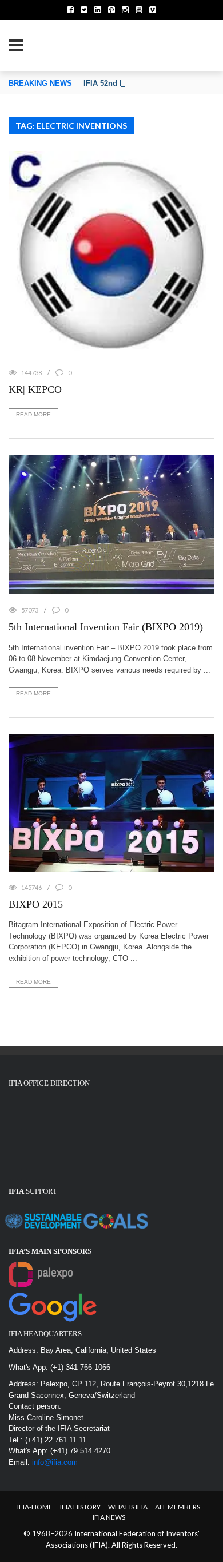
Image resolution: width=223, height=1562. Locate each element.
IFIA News (109, 1517)
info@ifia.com (55, 1462)
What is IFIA (128, 1507)
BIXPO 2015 (36, 904)
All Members (177, 1507)
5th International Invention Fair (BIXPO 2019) (106, 627)
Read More (33, 414)
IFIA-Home (35, 1507)
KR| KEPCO (35, 389)
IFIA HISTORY (80, 1507)
